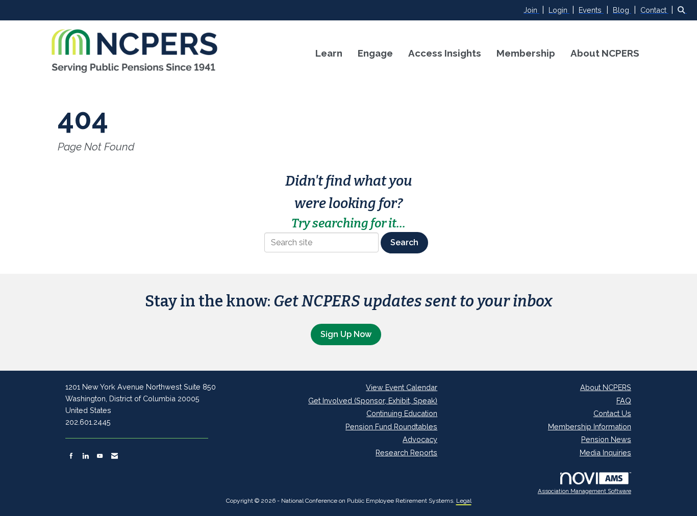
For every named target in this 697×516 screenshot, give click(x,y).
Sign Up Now (345, 334)
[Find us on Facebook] (71, 455)
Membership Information (589, 426)
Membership (525, 53)
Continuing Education (401, 413)
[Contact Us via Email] (114, 455)
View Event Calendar (401, 387)
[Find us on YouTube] (100, 455)
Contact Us (612, 413)
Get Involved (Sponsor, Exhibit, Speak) (372, 400)
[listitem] (535, 10)
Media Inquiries (605, 452)
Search (404, 242)
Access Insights (444, 53)
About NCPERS (604, 53)
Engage (375, 53)
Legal (463, 500)
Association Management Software (584, 491)
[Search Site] (683, 10)
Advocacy (420, 439)
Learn (328, 53)
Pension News (606, 439)
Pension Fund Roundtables (391, 426)
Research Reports (406, 452)
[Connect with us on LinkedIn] (85, 455)
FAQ (623, 400)
